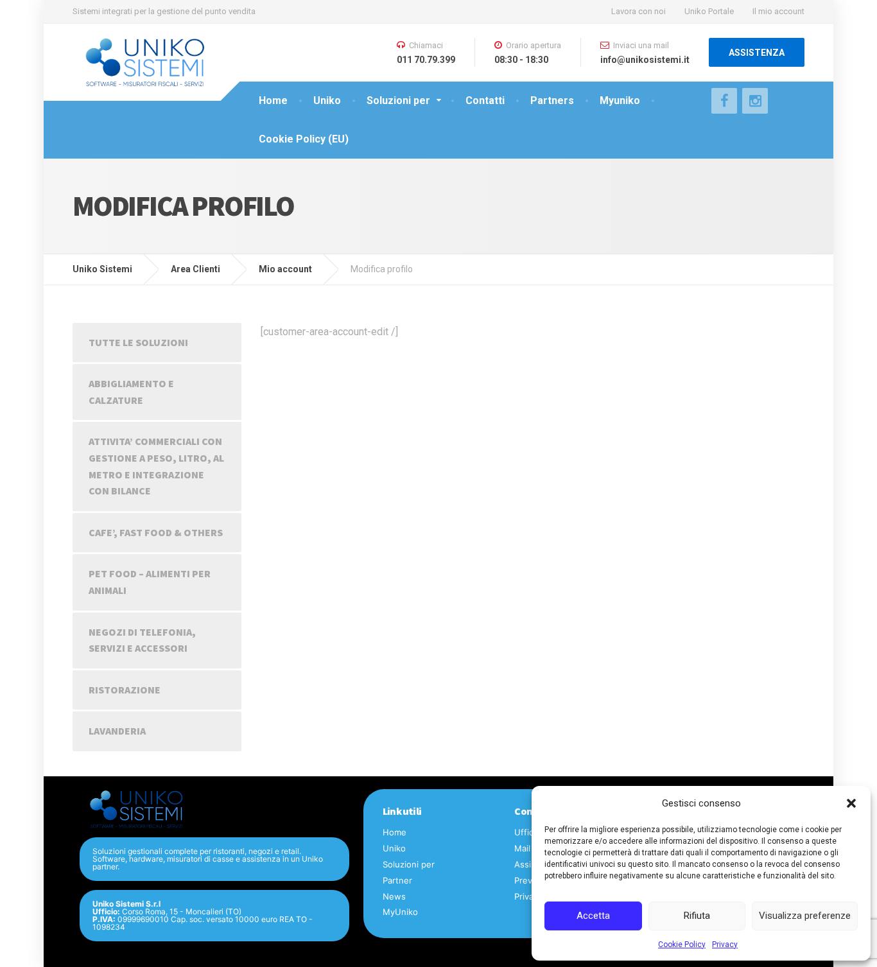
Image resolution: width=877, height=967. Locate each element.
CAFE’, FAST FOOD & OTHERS (156, 532)
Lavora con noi (638, 11)
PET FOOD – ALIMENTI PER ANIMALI (150, 582)
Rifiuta (697, 915)
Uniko (327, 100)
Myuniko (620, 100)
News (394, 896)
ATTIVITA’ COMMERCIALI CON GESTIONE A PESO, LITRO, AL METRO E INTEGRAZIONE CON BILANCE (156, 466)
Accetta (593, 915)
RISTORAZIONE (125, 689)
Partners (552, 100)
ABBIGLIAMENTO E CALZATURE (131, 391)
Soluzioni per (398, 100)
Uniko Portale (709, 11)
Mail (522, 848)
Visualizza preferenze (805, 915)
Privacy (725, 944)
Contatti (485, 100)
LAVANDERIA (117, 730)
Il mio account (778, 11)
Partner (397, 880)
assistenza (757, 53)
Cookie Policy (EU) (304, 139)
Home (273, 100)
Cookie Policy (682, 944)
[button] (851, 803)
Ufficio (527, 832)
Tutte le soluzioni (138, 342)
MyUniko (400, 912)
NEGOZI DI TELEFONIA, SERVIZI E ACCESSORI (142, 640)
